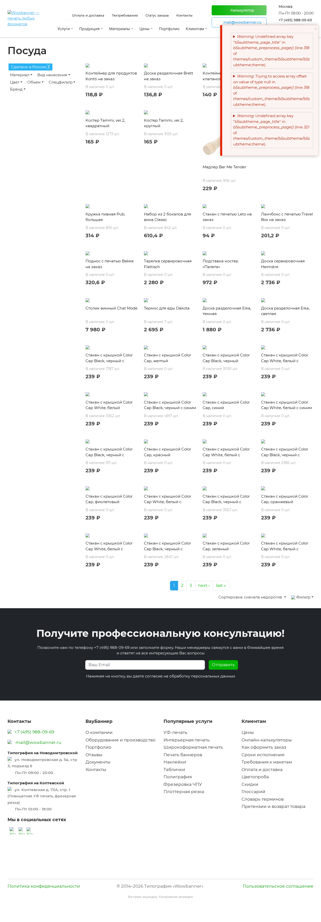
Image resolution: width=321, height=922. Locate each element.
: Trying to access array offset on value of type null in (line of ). (271, 90)
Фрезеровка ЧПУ (183, 784)
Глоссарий (253, 791)
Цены (248, 732)
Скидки (250, 784)
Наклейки (175, 761)
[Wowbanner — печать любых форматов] (30, 18)
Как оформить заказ (264, 747)
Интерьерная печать (187, 739)
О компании (99, 732)
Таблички (174, 769)
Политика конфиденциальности (44, 886)
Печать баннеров (183, 754)
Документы (98, 761)
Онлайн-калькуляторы (267, 739)
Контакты (96, 769)
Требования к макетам (267, 761)
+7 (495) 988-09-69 (295, 20)
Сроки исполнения (263, 754)
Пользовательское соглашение (278, 886)
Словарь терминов (263, 799)
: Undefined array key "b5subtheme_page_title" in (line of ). (271, 50)
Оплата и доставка (262, 769)
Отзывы (94, 754)
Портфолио (169, 28)
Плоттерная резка (184, 791)
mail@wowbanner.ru (38, 742)
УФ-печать (175, 732)
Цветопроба (255, 776)
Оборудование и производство (120, 739)
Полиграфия (178, 776)
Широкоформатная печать (193, 747)
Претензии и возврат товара (273, 806)
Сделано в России (30, 66)
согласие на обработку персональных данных (190, 676)
